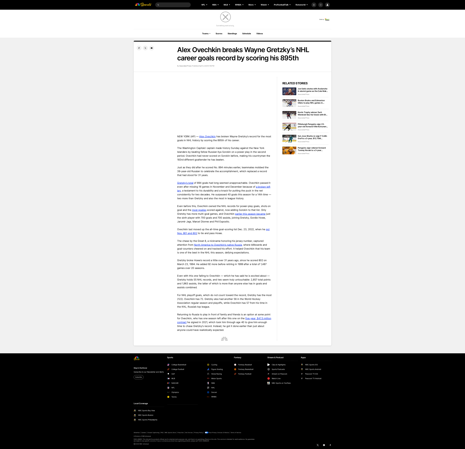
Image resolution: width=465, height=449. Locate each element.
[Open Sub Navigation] (207, 4)
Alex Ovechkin (207, 136)
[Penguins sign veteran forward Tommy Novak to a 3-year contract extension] (289, 150)
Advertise (137, 432)
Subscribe (138, 377)
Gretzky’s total (185, 182)
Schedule (246, 33)
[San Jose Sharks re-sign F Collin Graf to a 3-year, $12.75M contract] (289, 139)
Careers (143, 432)
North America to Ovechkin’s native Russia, (218, 244)
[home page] (143, 5)
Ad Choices (189, 432)
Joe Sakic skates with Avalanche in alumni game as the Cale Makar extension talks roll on (313, 89)
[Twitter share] (145, 48)
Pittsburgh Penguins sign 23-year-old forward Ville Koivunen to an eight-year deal (312, 125)
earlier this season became (250, 213)
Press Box (181, 432)
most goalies (199, 210)
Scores (219, 33)
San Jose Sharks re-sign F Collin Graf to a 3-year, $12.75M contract (312, 137)
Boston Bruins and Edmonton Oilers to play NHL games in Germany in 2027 (311, 101)
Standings (232, 33)
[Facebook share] (139, 48)
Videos (259, 33)
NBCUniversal (146, 436)
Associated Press (185, 66)
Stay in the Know (140, 368)
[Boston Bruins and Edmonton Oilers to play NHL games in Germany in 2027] (289, 103)
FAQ (162, 432)
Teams (205, 33)
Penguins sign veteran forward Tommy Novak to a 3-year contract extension (312, 149)
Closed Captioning (153, 432)
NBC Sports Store (170, 432)
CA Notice (226, 432)
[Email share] (151, 48)
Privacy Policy (198, 432)
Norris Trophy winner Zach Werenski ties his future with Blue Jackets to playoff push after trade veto (313, 113)
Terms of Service (236, 432)
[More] (313, 4)
